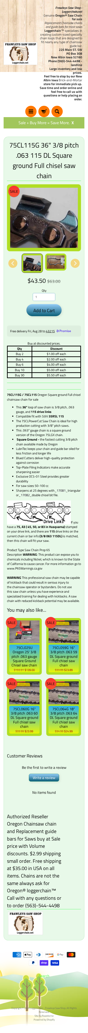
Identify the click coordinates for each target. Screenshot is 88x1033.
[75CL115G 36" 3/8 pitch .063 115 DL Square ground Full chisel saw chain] (32, 263)
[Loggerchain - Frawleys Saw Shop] (20, 53)
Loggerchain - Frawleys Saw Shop (48, 1008)
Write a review (44, 777)
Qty (44, 290)
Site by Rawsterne (44, 1016)
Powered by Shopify (44, 1019)
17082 (25, 495)
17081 (61, 490)
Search (44, 976)
